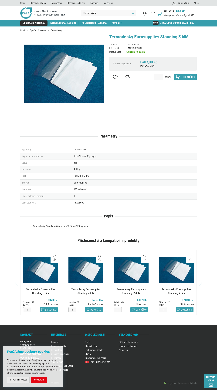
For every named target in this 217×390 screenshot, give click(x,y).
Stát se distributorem (128, 342)
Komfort (117, 23)
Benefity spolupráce (128, 346)
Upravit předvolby (18, 380)
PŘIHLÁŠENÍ (184, 3)
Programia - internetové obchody (182, 383)
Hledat (133, 13)
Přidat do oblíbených (115, 77)
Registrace (108, 3)
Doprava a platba (38, 3)
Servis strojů (56, 3)
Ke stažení (123, 350)
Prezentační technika (94, 23)
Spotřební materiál (34, 23)
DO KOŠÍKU (50, 310)
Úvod (22, 30)
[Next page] (200, 282)
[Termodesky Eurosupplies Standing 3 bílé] (64, 74)
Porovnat (127, 77)
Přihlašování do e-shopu (95, 358)
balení (168, 77)
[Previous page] (16, 282)
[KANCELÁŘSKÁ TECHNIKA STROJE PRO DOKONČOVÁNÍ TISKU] (26, 13)
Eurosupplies (132, 44)
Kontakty (55, 342)
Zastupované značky (94, 350)
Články (88, 354)
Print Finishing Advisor (100, 362)
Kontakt (94, 3)
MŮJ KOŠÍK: (169, 11)
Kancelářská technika (63, 23)
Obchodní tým (91, 346)
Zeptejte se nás (210, 379)
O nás (22, 3)
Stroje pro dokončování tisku (177, 23)
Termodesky (56, 30)
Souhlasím (39, 380)
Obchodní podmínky (76, 3)
